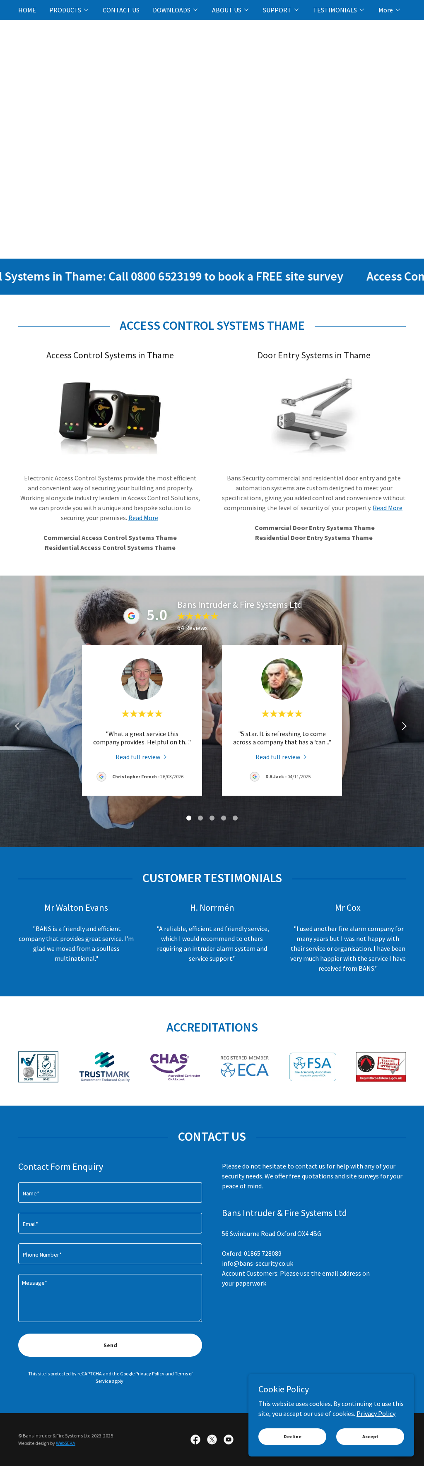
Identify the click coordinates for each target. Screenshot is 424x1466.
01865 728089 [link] (263, 1253)
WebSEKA (65, 1443)
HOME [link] (27, 10)
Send (110, 1345)
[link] (142, 756)
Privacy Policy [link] (149, 1373)
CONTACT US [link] (121, 10)
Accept (370, 1436)
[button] (69, 10)
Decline (292, 1436)
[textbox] (110, 1192)
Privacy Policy (376, 1413)
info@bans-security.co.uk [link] (257, 1263)
